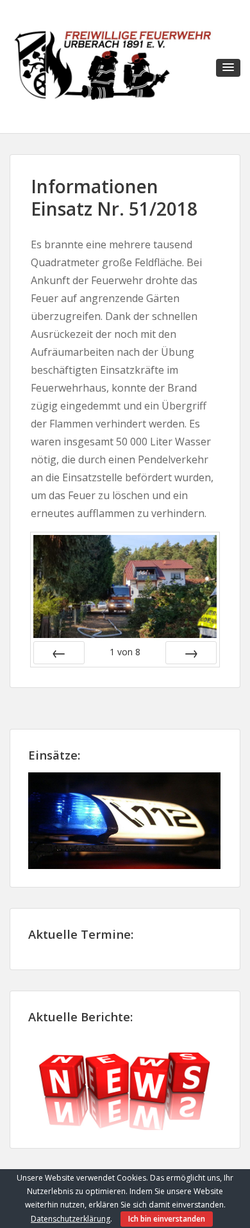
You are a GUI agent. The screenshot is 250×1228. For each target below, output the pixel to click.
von (125, 652)
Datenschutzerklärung (70, 1218)
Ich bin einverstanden (166, 1218)
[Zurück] (59, 652)
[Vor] (191, 652)
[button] (228, 68)
